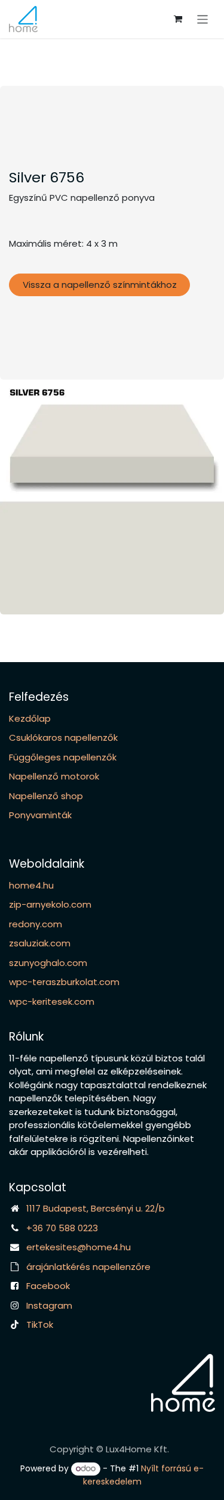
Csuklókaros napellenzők (63, 737)
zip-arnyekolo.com (50, 904)
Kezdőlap (30, 718)
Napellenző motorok (54, 776)
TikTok (39, 1324)
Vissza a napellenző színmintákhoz (100, 284)
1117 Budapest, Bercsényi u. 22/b (95, 1208)
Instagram (49, 1305)
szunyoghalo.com (48, 962)
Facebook (48, 1285)
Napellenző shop (46, 796)
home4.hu (31, 885)
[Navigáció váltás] (203, 19)
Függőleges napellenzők (62, 757)
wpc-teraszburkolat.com (64, 982)
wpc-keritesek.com (51, 1001)
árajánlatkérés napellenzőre (88, 1266)
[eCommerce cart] (178, 19)
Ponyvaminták (40, 815)
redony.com (35, 924)
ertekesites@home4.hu (78, 1247)
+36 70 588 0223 (62, 1228)
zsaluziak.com (39, 943)
